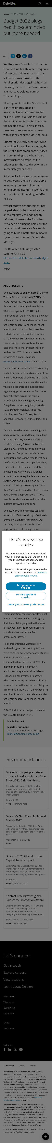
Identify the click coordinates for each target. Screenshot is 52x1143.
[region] (26, 571)
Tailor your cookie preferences (26, 604)
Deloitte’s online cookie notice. (31, 574)
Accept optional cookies (26, 586)
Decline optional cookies (26, 596)
